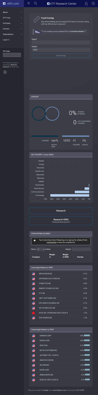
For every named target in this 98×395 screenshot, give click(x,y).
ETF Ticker (6, 51)
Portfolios (6, 23)
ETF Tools (6, 18)
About (5, 12)
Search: (68, 249)
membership (51, 242)
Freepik (45, 390)
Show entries (40, 249)
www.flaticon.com (59, 390)
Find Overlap (61, 56)
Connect (6, 29)
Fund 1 (34, 39)
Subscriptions (8, 34)
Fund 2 (34, 47)
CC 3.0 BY (80, 390)
